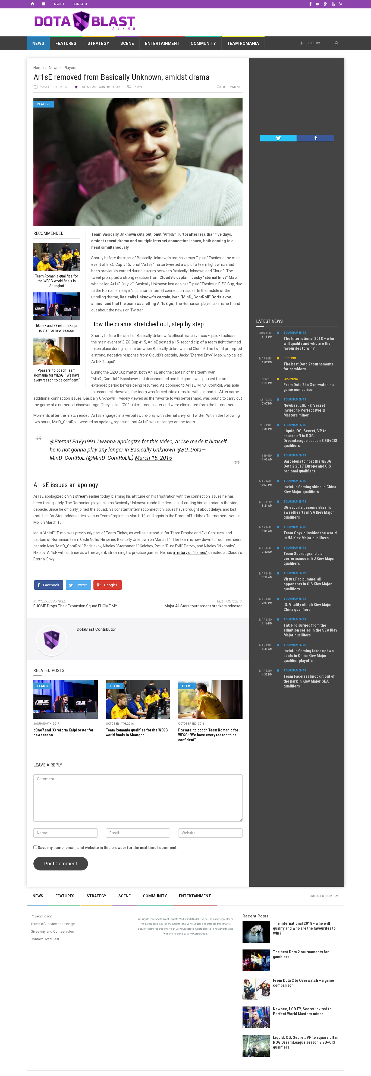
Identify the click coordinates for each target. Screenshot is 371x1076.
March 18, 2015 (153, 458)
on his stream (76, 496)
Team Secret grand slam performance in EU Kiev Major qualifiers (309, 558)
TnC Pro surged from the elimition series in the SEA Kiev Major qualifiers (310, 630)
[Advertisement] (245, 21)
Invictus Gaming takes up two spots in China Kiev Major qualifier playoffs (309, 655)
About (59, 4)
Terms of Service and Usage (53, 924)
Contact (80, 4)
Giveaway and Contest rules (52, 931)
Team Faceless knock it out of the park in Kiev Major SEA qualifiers (309, 681)
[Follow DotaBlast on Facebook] (315, 137)
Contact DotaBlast (45, 939)
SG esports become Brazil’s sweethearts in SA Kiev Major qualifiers (309, 512)
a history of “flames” (190, 552)
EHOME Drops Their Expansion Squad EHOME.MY (75, 606)
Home (38, 67)
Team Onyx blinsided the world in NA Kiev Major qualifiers (310, 535)
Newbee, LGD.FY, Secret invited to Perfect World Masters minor (304, 410)
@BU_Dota (189, 449)
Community (203, 43)
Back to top (321, 896)
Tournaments (295, 333)
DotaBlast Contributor (100, 87)
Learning (291, 379)
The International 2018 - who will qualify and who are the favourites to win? (304, 928)
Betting (290, 358)
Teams (42, 686)
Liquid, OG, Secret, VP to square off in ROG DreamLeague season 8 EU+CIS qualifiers (310, 438)
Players (70, 67)
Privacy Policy (41, 916)
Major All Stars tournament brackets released (204, 606)
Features (65, 43)
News (38, 43)
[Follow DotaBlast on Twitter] (278, 137)
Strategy (98, 43)
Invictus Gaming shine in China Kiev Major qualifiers (310, 489)
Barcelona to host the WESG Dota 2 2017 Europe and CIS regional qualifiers (307, 466)
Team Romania (243, 43)
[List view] (43, 4)
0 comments (233, 87)
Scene (127, 43)
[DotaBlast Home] (32, 4)
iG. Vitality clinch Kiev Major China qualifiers (308, 607)
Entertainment (162, 43)
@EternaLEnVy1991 (73, 441)
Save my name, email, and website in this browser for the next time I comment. (108, 847)
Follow (313, 43)
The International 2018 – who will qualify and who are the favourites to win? (309, 343)
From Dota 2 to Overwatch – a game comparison (309, 387)
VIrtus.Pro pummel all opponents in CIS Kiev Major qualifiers (308, 584)
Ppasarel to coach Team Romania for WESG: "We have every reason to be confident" (208, 735)
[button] (336, 43)
